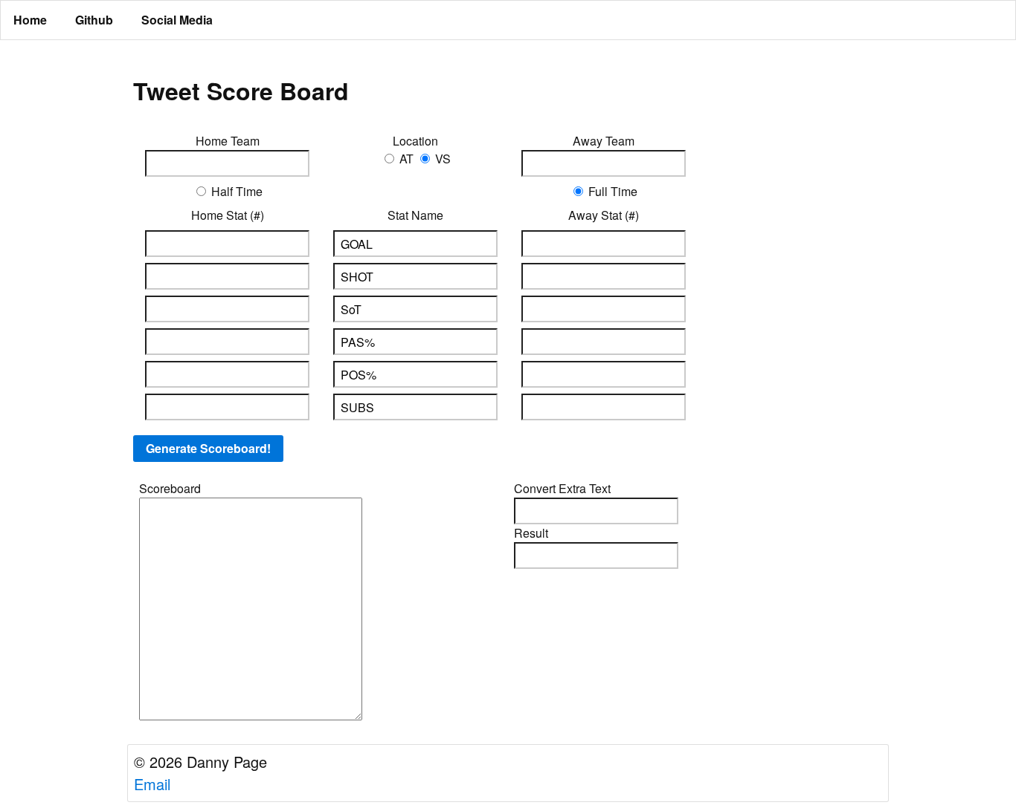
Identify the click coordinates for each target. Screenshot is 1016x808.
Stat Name (415, 215)
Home (30, 19)
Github (94, 19)
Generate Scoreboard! (208, 448)
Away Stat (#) (603, 215)
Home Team (228, 140)
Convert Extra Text (562, 488)
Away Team (603, 140)
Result (531, 532)
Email (152, 784)
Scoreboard (170, 488)
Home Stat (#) (227, 215)
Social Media (177, 19)
